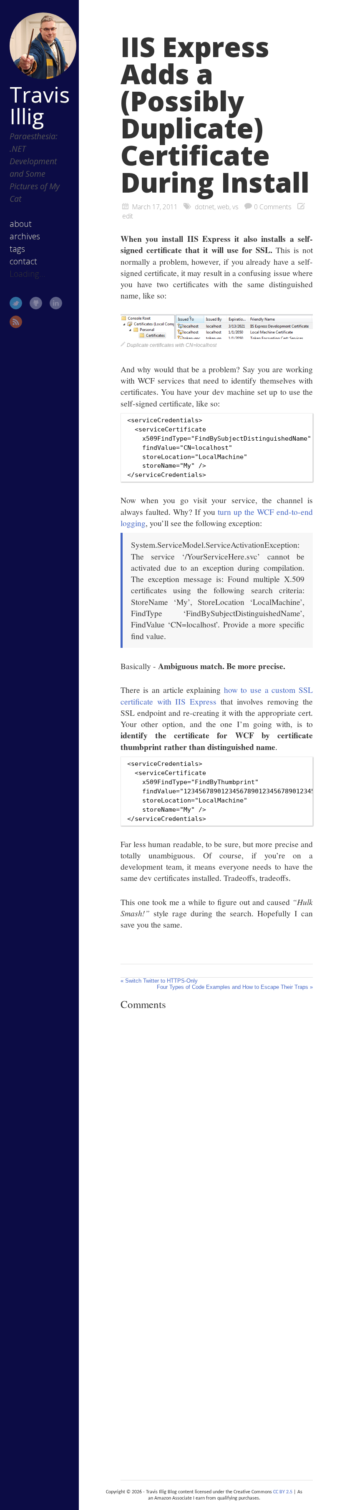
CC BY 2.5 (282, 1492)
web (223, 206)
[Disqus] (217, 1131)
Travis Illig (40, 105)
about (21, 223)
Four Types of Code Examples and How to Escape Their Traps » (235, 987)
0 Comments (273, 206)
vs (235, 206)
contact (23, 261)
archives (25, 236)
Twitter (16, 303)
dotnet (204, 206)
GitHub (36, 303)
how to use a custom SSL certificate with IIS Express (217, 695)
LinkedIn (56, 303)
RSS (16, 322)
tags (17, 248)
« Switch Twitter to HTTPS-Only (159, 981)
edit (127, 216)
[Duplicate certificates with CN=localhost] (217, 335)
